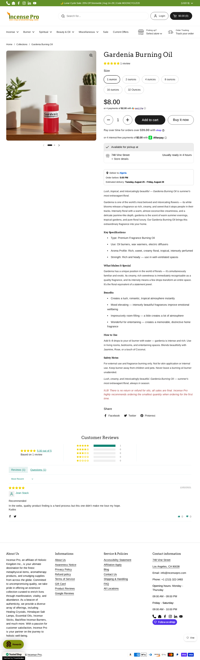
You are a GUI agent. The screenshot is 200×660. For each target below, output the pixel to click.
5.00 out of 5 (44, 450)
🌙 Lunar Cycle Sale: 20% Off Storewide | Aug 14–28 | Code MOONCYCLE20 (100, 3)
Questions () (38, 469)
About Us (60, 559)
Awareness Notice (65, 564)
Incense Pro (35, 654)
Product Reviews (65, 588)
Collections (21, 44)
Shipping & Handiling (116, 579)
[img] (17, 487)
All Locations (111, 588)
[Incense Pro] (22, 16)
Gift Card (60, 583)
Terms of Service (65, 579)
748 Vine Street (161, 559)
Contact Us (110, 574)
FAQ (106, 583)
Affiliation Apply (113, 564)
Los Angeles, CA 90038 (166, 566)
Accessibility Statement (117, 559)
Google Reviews (64, 593)
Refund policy (63, 574)
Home (9, 44)
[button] (181, 16)
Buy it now (181, 120)
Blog (106, 569)
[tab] (120, 159)
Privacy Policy (63, 569)
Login (162, 16)
